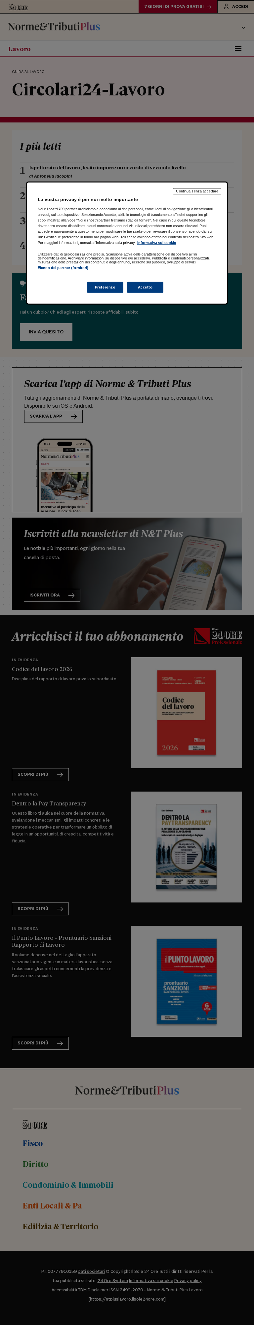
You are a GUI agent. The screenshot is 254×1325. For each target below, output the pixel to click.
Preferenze (105, 287)
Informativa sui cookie (156, 243)
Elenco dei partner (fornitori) (63, 268)
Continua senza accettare (197, 191)
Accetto (145, 287)
